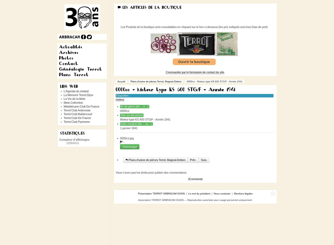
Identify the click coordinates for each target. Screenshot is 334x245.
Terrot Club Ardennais (77, 110)
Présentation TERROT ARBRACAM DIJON (161, 193)
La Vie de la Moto (74, 98)
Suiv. (204, 160)
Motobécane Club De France (81, 106)
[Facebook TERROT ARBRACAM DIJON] (83, 37)
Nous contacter (222, 193)
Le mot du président (199, 193)
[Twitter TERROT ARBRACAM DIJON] (89, 37)
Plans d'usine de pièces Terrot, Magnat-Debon (155, 81)
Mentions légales (243, 193)
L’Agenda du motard (76, 91)
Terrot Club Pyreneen (77, 121)
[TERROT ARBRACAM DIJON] (69, 37)
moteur (120, 99)
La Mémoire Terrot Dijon (78, 95)
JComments (195, 179)
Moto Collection (73, 102)
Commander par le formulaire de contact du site (195, 72)
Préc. (193, 160)
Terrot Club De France (77, 118)
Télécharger (129, 147)
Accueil (121, 81)
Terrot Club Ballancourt (78, 114)
